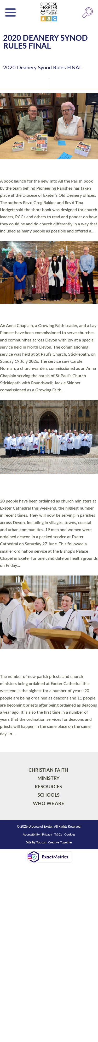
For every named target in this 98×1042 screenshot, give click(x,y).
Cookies (69, 834)
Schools (48, 795)
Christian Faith (48, 770)
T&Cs (58, 834)
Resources (48, 786)
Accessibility (31, 834)
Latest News (16, 83)
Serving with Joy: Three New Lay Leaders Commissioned (45, 314)
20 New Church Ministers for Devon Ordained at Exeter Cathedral (42, 487)
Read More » (10, 238)
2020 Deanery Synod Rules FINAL (42, 67)
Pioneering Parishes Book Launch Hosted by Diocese (48, 170)
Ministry (48, 778)
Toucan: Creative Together (54, 842)
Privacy (47, 834)
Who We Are (48, 803)
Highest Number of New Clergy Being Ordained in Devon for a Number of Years (44, 663)
